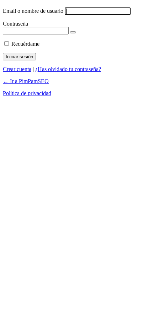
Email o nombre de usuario (33, 11)
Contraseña (15, 24)
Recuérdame (25, 44)
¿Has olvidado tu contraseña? (68, 69)
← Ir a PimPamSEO (26, 81)
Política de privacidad (27, 93)
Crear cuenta (17, 69)
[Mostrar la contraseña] (73, 32)
